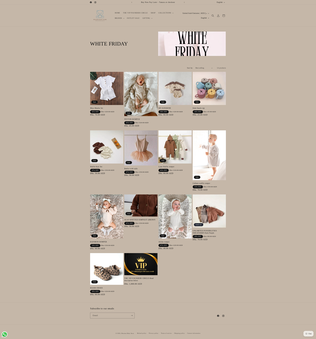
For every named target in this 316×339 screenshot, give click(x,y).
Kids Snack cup (199, 108)
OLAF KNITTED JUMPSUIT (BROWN (139, 220)
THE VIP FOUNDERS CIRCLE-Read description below (139, 279)
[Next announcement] (184, 2)
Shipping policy (179, 333)
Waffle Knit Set (96, 167)
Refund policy (141, 333)
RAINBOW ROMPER (98, 242)
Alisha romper (163, 242)
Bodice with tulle (131, 169)
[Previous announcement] (131, 2)
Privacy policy (153, 333)
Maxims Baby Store (127, 333)
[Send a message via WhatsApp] (4, 334)
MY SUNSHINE (164, 108)
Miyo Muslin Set (96, 108)
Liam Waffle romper (166, 167)
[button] (166, 13)
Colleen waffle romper (201, 183)
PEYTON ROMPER (132, 119)
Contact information (193, 333)
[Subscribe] (131, 315)
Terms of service (166, 333)
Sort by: (190, 68)
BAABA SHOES (96, 288)
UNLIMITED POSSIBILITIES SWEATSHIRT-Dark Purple (205, 232)
